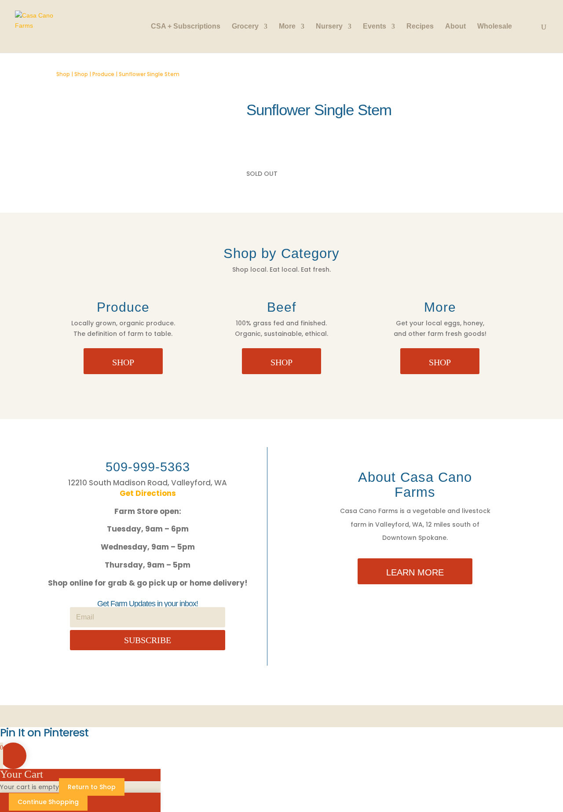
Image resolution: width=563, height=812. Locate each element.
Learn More (415, 572)
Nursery (329, 26)
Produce (103, 74)
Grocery (245, 26)
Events (374, 26)
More (287, 26)
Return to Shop (92, 787)
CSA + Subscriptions (185, 26)
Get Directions (148, 493)
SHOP (123, 362)
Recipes (420, 26)
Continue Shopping (48, 801)
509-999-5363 (148, 467)
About (455, 26)
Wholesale (494, 26)
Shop (63, 74)
